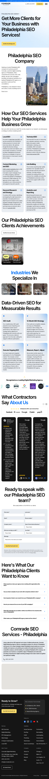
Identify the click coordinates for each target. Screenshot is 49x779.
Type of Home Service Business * (32, 524)
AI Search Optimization (7, 740)
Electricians (27, 740)
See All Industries (41, 743)
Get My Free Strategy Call (9, 43)
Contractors (39, 729)
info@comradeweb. (8, 762)
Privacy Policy (36, 775)
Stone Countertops (29, 743)
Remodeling (39, 732)
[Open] (46, 4)
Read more (5, 91)
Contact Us (39, 4)
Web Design (5, 738)
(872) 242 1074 (5, 759)
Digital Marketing (6, 732)
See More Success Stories (9, 232)
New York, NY (40, 763)
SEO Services (5, 729)
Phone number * (28, 518)
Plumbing (26, 738)
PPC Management (6, 735)
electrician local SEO (14, 139)
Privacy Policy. (33, 552)
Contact (26, 754)
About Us (26, 751)
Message (6, 536)
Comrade (4, 71)
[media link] (25, 722)
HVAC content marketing (9, 169)
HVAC (25, 735)
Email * (5, 518)
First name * (6, 512)
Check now (39, 0)
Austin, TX (39, 760)
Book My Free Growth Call (11, 546)
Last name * (27, 512)
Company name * (8, 524)
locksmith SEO (11, 208)
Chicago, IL (39, 751)
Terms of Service (44, 775)
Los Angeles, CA (40, 757)
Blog (25, 760)
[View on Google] (20, 478)
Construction (39, 738)
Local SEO (4, 743)
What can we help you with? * (10, 530)
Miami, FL (38, 754)
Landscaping (39, 735)
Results (26, 757)
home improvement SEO (33, 154)
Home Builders (40, 740)
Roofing (26, 732)
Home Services (28, 729)
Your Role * (27, 530)
